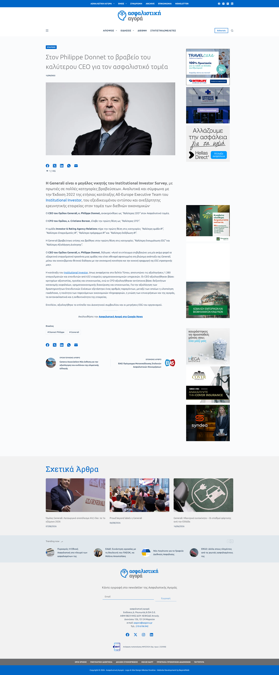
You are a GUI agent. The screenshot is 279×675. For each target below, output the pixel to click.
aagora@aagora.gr (143, 623)
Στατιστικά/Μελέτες (163, 30)
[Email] (77, 165)
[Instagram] (223, 4)
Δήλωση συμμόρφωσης (127, 662)
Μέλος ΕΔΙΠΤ (147, 662)
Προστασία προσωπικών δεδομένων (174, 662)
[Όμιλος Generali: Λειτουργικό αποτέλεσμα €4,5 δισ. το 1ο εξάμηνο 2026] (75, 495)
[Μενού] (47, 30)
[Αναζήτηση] (232, 31)
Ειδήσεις (126, 30)
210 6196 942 (142, 626)
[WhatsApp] (70, 165)
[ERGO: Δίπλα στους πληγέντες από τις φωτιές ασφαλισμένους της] (194, 552)
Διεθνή (142, 30)
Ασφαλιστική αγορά (101, 3)
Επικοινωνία (165, 3)
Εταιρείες (51, 47)
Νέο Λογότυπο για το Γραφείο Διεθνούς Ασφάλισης (168, 553)
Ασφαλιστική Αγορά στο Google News (121, 316)
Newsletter (181, 3)
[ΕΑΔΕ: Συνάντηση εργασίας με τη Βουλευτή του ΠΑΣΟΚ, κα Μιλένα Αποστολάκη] (98, 552)
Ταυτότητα (199, 662)
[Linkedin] (151, 634)
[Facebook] (219, 4)
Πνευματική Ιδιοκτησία (101, 662)
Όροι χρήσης (81, 662)
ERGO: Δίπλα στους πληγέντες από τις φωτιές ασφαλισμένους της (217, 552)
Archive (150, 3)
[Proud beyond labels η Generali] (139, 495)
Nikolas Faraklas (149, 670)
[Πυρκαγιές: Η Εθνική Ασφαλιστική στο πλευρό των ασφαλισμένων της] (50, 552)
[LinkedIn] (232, 4)
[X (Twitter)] (228, 4)
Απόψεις (108, 30)
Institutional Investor (64, 200)
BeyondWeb (184, 670)
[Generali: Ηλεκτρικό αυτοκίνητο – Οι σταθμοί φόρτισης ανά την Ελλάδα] (203, 495)
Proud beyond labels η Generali (126, 518)
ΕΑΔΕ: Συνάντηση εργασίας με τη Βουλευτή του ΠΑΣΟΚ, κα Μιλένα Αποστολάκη (120, 552)
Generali (74, 332)
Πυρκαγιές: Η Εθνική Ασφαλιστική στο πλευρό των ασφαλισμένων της (72, 552)
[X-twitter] (135, 634)
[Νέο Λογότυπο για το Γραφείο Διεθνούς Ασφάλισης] (146, 552)
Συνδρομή (136, 3)
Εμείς (121, 3)
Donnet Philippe (56, 332)
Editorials (221, 31)
